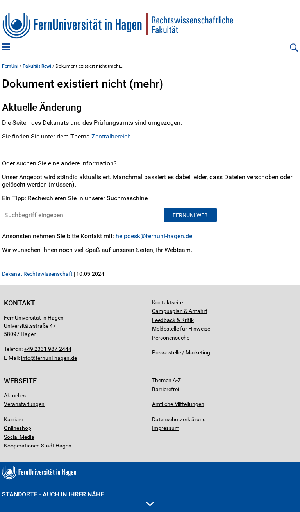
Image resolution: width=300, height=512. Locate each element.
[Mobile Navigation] (6, 47)
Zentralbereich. (111, 136)
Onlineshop (17, 428)
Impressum (165, 428)
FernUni (10, 66)
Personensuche (170, 337)
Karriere (13, 419)
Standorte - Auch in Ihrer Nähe (53, 494)
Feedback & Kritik (173, 320)
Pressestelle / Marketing (181, 352)
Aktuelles (15, 395)
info (25, 358)
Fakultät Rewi (37, 66)
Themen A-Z (166, 380)
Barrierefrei (165, 389)
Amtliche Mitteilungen (178, 404)
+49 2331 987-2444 (47, 349)
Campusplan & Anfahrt (179, 311)
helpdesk (128, 236)
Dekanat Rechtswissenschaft (37, 274)
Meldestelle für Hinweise (181, 328)
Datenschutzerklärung (179, 419)
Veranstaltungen (24, 404)
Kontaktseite (167, 302)
